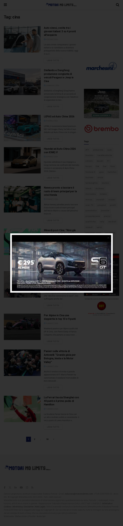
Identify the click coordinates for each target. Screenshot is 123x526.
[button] (108, 238)
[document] (61, 263)
